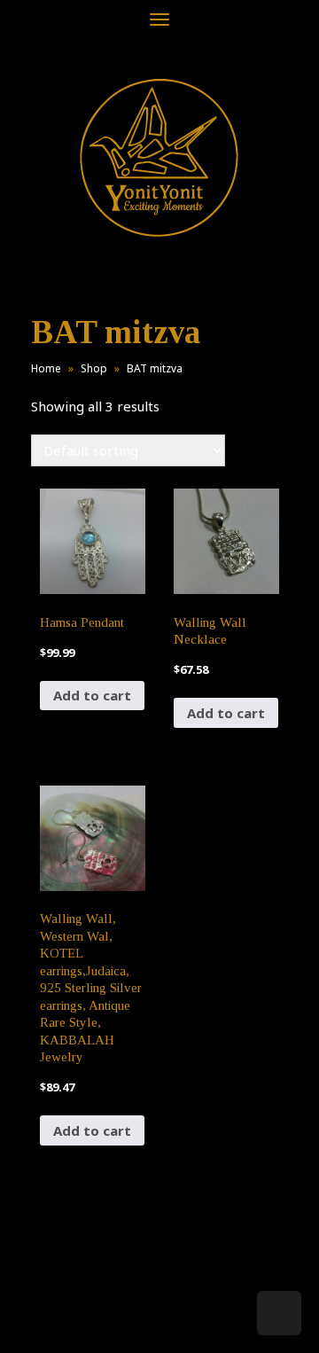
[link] (159, 157)
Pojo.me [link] (130, 1310)
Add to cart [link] (92, 695)
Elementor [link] (186, 1321)
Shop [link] (94, 368)
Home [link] (46, 368)
